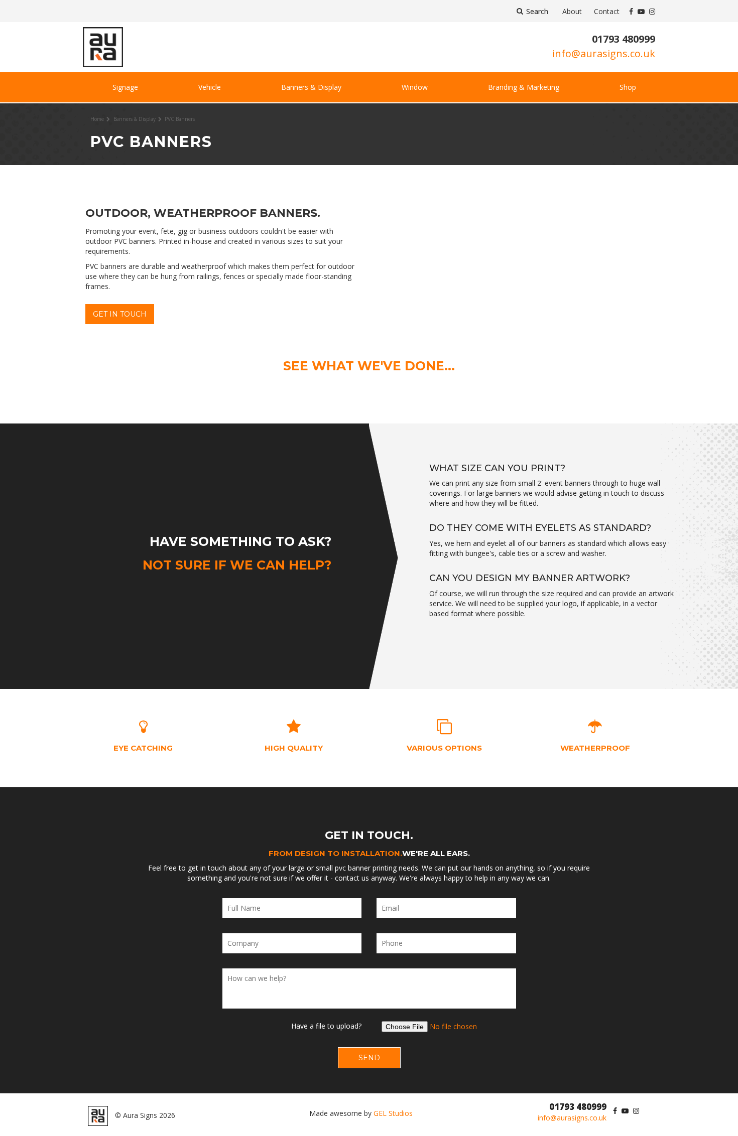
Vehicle (209, 87)
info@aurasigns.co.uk (603, 53)
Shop (628, 87)
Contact (607, 11)
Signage (125, 87)
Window (415, 87)
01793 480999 (623, 39)
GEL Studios (393, 1113)
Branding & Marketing (523, 87)
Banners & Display (311, 87)
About (572, 11)
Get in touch (120, 314)
